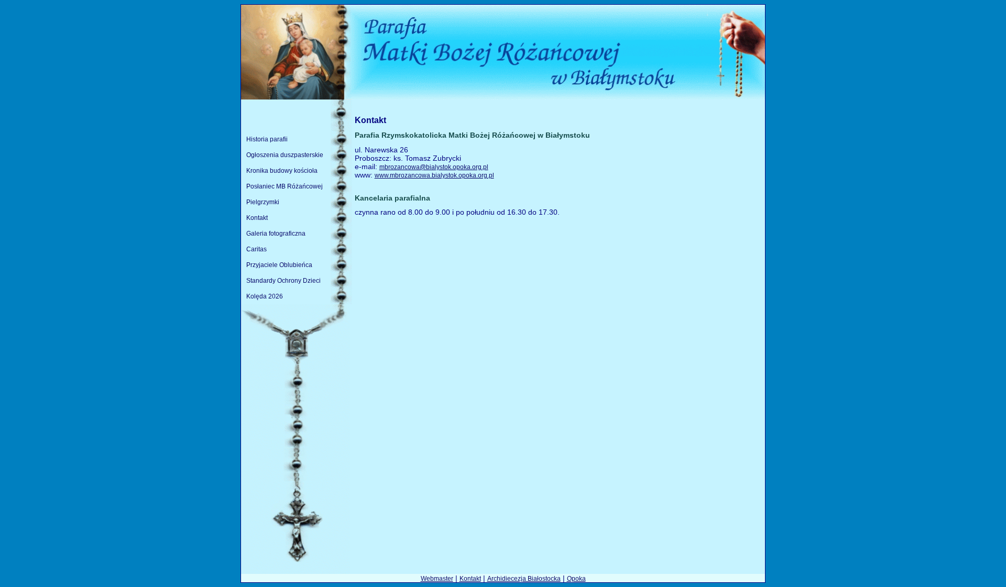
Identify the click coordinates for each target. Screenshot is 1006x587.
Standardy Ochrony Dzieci (283, 280)
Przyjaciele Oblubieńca (279, 265)
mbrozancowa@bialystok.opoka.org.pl (433, 167)
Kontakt (257, 217)
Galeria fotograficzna (275, 233)
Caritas (256, 249)
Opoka (576, 578)
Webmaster (437, 578)
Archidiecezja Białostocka (524, 578)
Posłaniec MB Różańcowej (284, 186)
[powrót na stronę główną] (503, 97)
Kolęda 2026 (264, 296)
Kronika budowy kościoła (282, 170)
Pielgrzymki (262, 202)
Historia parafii (267, 139)
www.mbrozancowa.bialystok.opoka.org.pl (434, 175)
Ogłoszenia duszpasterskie (284, 155)
